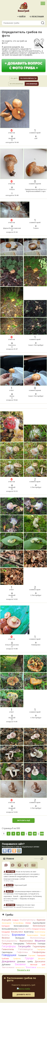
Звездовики (8, 967)
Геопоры (41, 943)
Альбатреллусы (28, 919)
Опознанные (31, 84)
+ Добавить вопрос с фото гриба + (23, 65)
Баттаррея (6, 926)
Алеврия (15, 920)
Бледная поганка (38, 929)
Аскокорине (6, 923)
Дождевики (8, 961)
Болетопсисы (40, 932)
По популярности (28, 78)
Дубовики (6, 964)
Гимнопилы (8, 949)
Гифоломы (22, 952)
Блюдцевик (6, 932)
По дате (14, 78)
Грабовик (5, 958)
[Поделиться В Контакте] (5, 851)
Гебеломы (31, 943)
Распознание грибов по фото (21, 979)
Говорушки (9, 955)
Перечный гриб (20, 885)
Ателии (28, 923)
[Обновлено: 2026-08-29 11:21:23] (42, 858)
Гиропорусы (7, 952)
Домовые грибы (25, 961)
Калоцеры (41, 968)
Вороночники (26, 940)
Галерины (7, 943)
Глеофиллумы (38, 952)
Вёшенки (40, 940)
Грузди (29, 958)
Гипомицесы (25, 949)
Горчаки (31, 955)
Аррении (41, 919)
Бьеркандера (32, 935)
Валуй (42, 935)
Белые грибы (25, 928)
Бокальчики (17, 931)
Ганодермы (18, 943)
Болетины (29, 931)
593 (42, 833)
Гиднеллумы (39, 946)
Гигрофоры (9, 946)
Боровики (18, 934)
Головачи (22, 955)
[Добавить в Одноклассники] (14, 851)
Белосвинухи (39, 925)
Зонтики (30, 967)
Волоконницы (37, 937)
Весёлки (6, 937)
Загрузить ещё (23, 820)
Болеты (6, 934)
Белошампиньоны (9, 929)
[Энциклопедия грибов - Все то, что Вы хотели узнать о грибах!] (23, 8)
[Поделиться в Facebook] (9, 851)
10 (30, 833)
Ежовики (20, 964)
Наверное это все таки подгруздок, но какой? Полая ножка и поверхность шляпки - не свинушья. (19, 907)
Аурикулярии (39, 923)
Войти (22, 16)
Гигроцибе (24, 946)
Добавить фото (24, 994)
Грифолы (17, 958)
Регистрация (38, 16)
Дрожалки (40, 961)
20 (35, 833)
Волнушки (19, 938)
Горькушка (41, 955)
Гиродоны (41, 949)
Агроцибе (6, 919)
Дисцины (41, 958)
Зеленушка (19, 968)
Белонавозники (21, 926)
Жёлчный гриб (37, 965)
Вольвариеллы (9, 940)
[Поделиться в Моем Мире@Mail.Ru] (19, 851)
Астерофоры (18, 923)
